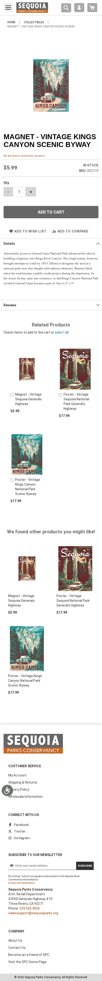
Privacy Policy (18, 789)
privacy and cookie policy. (21, 883)
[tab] (51, 243)
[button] (79, 7)
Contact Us (17, 948)
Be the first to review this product (24, 155)
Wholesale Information (25, 796)
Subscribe (85, 865)
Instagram (22, 838)
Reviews (10, 305)
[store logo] (32, 7)
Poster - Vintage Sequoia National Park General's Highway (73, 600)
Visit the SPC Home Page (27, 962)
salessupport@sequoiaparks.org (33, 913)
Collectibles (34, 22)
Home (11, 22)
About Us (15, 940)
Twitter (20, 831)
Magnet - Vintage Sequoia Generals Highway (28, 399)
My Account (17, 775)
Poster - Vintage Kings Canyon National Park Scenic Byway (25, 680)
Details (9, 243)
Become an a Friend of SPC (28, 955)
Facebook (21, 825)
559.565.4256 (29, 908)
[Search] (66, 7)
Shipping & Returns (22, 782)
